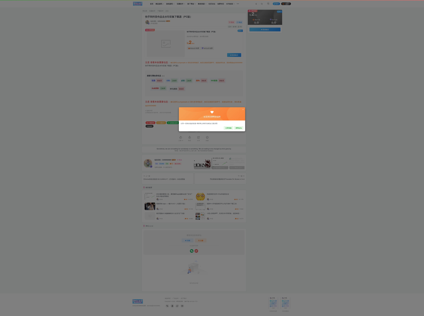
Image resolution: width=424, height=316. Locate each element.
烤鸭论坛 (239, 128)
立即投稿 (228, 128)
